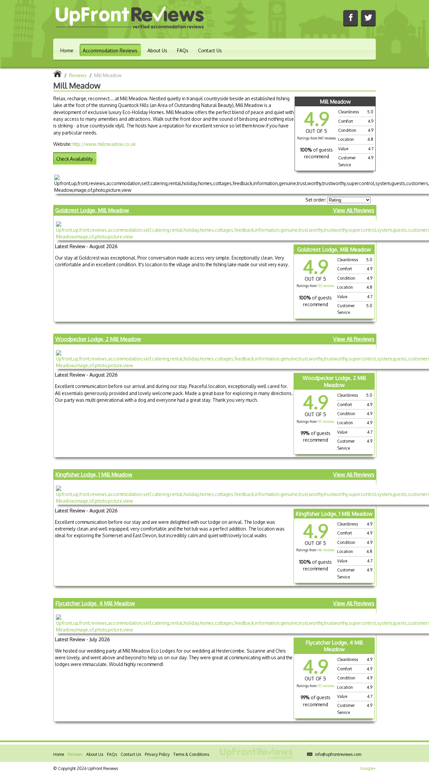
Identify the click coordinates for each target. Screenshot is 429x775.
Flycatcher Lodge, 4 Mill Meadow (95, 603)
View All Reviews (353, 210)
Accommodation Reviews (110, 50)
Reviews (75, 754)
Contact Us (210, 50)
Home (66, 50)
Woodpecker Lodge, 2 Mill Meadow (98, 339)
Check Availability (74, 159)
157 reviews (325, 422)
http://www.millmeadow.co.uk (104, 144)
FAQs (182, 50)
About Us (157, 50)
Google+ (368, 768)
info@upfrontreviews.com (338, 754)
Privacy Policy (157, 754)
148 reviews (325, 550)
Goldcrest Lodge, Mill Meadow (92, 210)
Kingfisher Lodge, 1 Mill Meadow (93, 474)
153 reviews (325, 286)
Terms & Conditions (191, 754)
